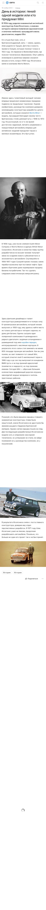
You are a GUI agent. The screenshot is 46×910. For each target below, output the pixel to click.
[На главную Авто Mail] (12, 2)
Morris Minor (34, 113)
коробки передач (29, 342)
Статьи (17, 8)
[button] (23, 81)
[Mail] (7, 2)
